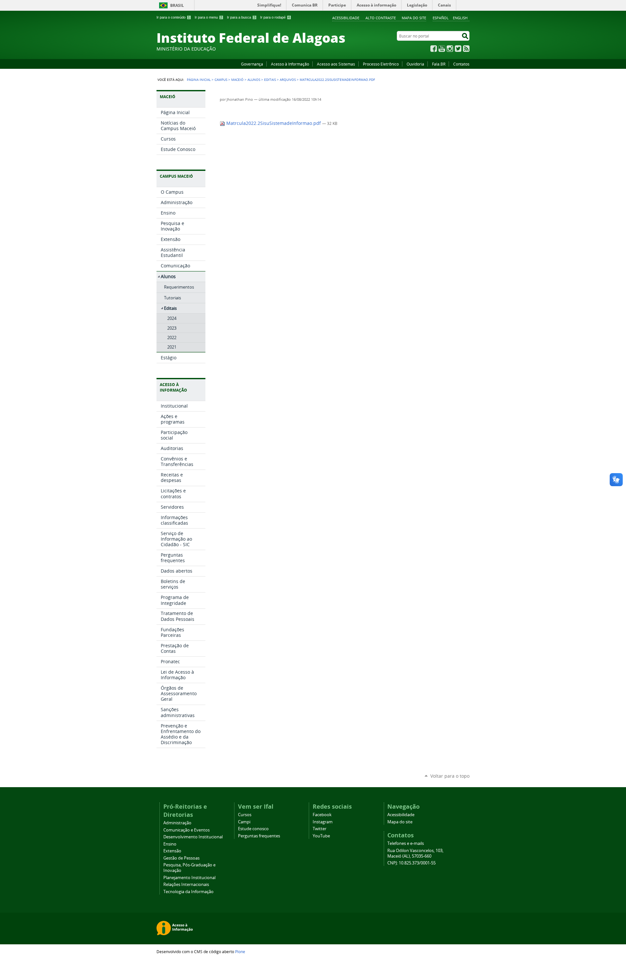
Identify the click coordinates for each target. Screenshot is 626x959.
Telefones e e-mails (405, 843)
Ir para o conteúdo (173, 17)
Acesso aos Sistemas (336, 64)
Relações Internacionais (186, 884)
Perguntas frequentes (259, 836)
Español (441, 17)
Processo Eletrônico (381, 64)
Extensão (172, 851)
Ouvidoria (415, 64)
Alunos (253, 79)
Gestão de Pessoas (181, 858)
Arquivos (288, 79)
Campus (221, 79)
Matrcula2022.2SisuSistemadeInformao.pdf (273, 123)
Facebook (433, 48)
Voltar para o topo (450, 776)
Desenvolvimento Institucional (193, 837)
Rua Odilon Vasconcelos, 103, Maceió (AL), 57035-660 (415, 853)
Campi (244, 822)
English (460, 17)
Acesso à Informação (290, 64)
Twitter (458, 48)
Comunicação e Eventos (186, 830)
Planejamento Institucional (189, 877)
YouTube (442, 48)
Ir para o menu (208, 17)
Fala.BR (438, 64)
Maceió (237, 79)
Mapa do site (414, 17)
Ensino (169, 844)
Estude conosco (253, 829)
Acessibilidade (345, 17)
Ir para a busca (241, 17)
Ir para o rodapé (275, 17)
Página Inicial (199, 79)
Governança (252, 64)
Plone (240, 951)
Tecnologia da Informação (188, 891)
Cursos (244, 814)
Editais (270, 79)
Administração (177, 823)
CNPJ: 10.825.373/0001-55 (411, 863)
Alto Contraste (380, 17)
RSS (466, 48)
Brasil (177, 5)
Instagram (450, 48)
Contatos (461, 64)
